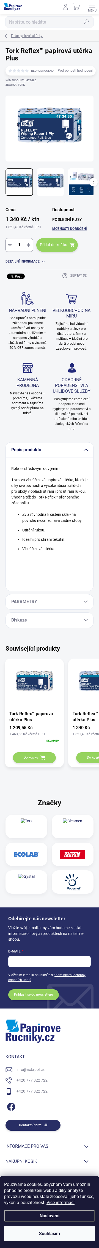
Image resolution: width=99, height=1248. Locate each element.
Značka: (15, 84)
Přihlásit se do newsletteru (33, 994)
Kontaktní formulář (33, 1125)
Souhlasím (49, 1233)
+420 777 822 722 (32, 1080)
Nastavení (49, 1215)
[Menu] (92, 7)
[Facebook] (10, 1106)
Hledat (86, 22)
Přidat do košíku (53, 245)
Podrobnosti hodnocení (75, 71)
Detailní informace (23, 261)
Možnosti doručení (69, 229)
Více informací (60, 1202)
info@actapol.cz (30, 1069)
